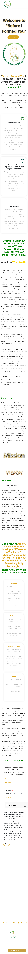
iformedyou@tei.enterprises (11, 917)
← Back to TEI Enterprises (17, 951)
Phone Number (8, 790)
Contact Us (12, 37)
